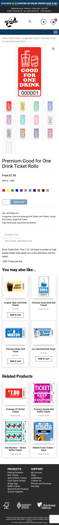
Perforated (11, 223)
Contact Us (36, 480)
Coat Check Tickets (17, 480)
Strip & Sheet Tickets (17, 478)
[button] (55, 32)
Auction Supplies (15, 491)
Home (5, 38)
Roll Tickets (15, 38)
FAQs (33, 475)
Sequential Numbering (26, 223)
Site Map (35, 486)
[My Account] (43, 21)
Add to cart (18, 202)
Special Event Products (18, 489)
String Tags (13, 483)
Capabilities (36, 478)
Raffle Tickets (14, 486)
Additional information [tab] (18, 241)
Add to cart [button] (15, 315)
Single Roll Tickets (31, 38)
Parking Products (15, 472)
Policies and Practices (41, 483)
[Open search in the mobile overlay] (30, 21)
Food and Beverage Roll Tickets (25, 216)
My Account (36, 472)
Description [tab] (11, 234)
